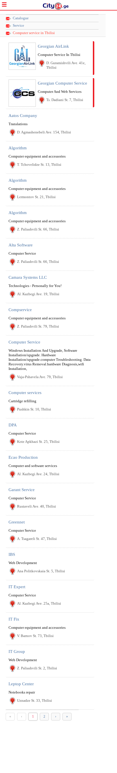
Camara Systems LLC (28, 277)
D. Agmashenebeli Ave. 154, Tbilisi (44, 132)
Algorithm (18, 148)
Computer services (25, 392)
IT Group (17, 651)
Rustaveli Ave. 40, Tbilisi (36, 506)
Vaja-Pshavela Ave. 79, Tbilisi (40, 377)
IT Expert (17, 587)
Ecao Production (23, 457)
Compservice (20, 309)
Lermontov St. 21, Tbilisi (36, 197)
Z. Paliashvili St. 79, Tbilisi (38, 326)
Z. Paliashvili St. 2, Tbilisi (37, 668)
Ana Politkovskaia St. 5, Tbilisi (41, 571)
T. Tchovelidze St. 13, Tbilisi (39, 164)
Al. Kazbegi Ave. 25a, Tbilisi (39, 603)
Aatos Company (23, 115)
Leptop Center (21, 684)
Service (18, 26)
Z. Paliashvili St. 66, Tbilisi (38, 229)
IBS (12, 554)
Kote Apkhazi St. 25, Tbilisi (38, 441)
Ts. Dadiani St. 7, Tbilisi (64, 100)
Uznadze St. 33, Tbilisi (34, 700)
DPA (13, 425)
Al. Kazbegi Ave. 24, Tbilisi (38, 474)
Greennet (17, 522)
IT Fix (14, 619)
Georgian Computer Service (62, 83)
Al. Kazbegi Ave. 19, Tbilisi (38, 294)
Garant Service (22, 489)
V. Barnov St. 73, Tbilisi (35, 636)
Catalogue (21, 18)
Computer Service (24, 342)
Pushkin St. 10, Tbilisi (34, 409)
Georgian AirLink (53, 46)
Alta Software (21, 245)
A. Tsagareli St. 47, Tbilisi (37, 539)
